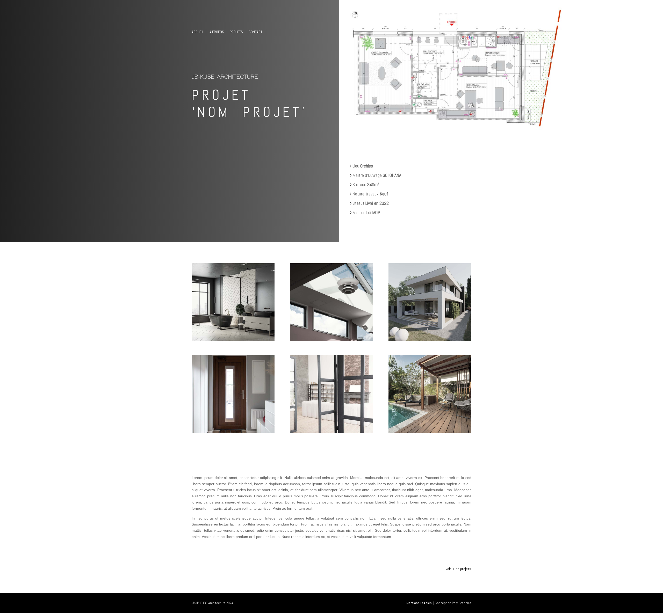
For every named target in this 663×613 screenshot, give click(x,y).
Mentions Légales (419, 603)
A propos (217, 32)
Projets (236, 32)
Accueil (198, 32)
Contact (255, 32)
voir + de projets (458, 569)
